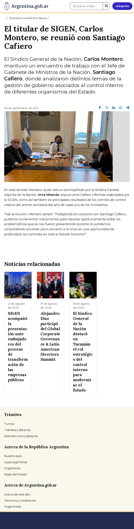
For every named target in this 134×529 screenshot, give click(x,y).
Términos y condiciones (20, 500)
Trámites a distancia (17, 430)
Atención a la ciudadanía (21, 436)
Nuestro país (13, 456)
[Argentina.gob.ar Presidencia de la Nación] (25, 6)
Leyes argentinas (15, 462)
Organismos (12, 468)
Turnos (9, 424)
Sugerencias (12, 506)
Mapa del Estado (15, 474)
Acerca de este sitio (17, 494)
